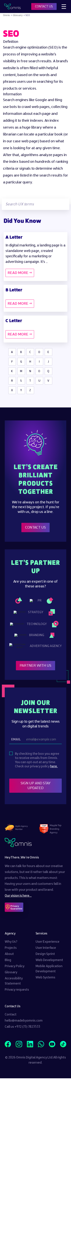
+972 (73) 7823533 (27, 1026)
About (9, 954)
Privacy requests (17, 989)
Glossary (18, 15)
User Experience (47, 941)
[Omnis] (12, 6)
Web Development (49, 960)
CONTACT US (44, 6)
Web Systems (45, 977)
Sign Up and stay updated (36, 785)
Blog (8, 960)
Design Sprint (45, 954)
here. (54, 766)
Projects (11, 948)
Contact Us (35, 527)
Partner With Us (35, 666)
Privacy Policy (14, 966)
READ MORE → (20, 273)
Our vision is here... (18, 895)
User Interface (46, 948)
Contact (10, 1014)
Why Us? (11, 941)
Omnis (6, 15)
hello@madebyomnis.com (24, 1020)
